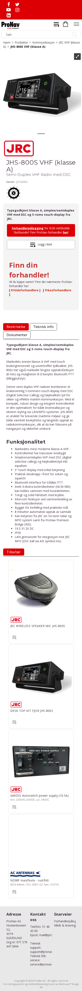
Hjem (7, 42)
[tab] (16, 326)
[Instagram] (17, 10)
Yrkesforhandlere (58, 290)
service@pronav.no (43, 964)
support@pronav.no (43, 952)
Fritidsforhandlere (25, 290)
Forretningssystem (13, 984)
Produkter (21, 42)
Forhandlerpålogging (28, 228)
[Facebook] (8, 4)
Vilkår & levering (65, 925)
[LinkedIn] (8, 15)
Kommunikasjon (43, 42)
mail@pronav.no (50, 935)
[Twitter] (17, 4)
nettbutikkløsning (38, 984)
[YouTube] (8, 10)
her (65, 232)
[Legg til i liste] (14, 637)
